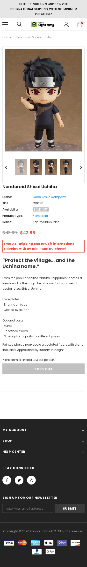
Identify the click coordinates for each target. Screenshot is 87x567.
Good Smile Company (49, 197)
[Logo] (42, 24)
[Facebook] (6, 480)
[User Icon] (66, 24)
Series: (7, 222)
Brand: (7, 197)
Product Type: (12, 216)
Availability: (10, 209)
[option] (43, 100)
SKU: (5, 203)
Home (6, 37)
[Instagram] (31, 480)
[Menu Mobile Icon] (5, 24)
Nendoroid (40, 216)
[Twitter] (19, 480)
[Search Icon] (19, 24)
